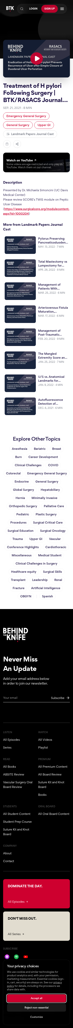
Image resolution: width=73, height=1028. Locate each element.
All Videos (45, 740)
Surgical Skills (52, 572)
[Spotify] (16, 957)
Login (33, 8)
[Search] (22, 9)
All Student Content (16, 814)
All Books (9, 766)
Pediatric (22, 514)
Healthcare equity (23, 572)
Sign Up (49, 8)
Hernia (20, 498)
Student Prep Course (17, 821)
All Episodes (11, 740)
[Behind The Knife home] (10, 9)
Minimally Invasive (44, 498)
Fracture (19, 588)
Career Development (43, 457)
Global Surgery (23, 490)
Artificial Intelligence (45, 588)
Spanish (47, 596)
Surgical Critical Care (48, 522)
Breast (56, 449)
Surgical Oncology (53, 531)
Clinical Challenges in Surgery (36, 563)
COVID (53, 465)
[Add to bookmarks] (7, 144)
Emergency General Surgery (26, 116)
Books (42, 795)
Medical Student (50, 555)
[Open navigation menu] (62, 9)
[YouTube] (26, 957)
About (7, 853)
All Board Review (50, 774)
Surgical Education (20, 531)
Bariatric (40, 449)
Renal (58, 580)
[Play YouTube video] (36, 58)
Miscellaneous (22, 555)
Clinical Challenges (28, 465)
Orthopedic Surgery (23, 506)
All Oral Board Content (53, 814)
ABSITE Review (13, 774)
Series (7, 747)
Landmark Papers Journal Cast (32, 134)
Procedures (18, 522)
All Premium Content (52, 766)
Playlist (43, 747)
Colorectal (13, 473)
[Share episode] (17, 144)
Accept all (36, 998)
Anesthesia (19, 449)
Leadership (40, 580)
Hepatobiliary (50, 490)
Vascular (55, 539)
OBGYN (25, 596)
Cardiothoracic (55, 547)
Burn (18, 457)
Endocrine (22, 481)
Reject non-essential (36, 1007)
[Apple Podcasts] (7, 957)
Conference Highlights (23, 547)
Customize (36, 1017)
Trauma (17, 539)
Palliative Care (54, 506)
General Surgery (17, 125)
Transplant (18, 580)
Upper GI (44, 125)
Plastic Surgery (46, 514)
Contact (8, 861)
